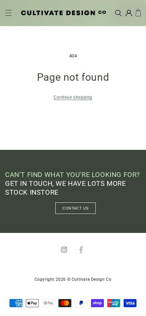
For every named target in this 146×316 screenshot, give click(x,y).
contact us (75, 208)
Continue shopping (73, 97)
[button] (8, 12)
